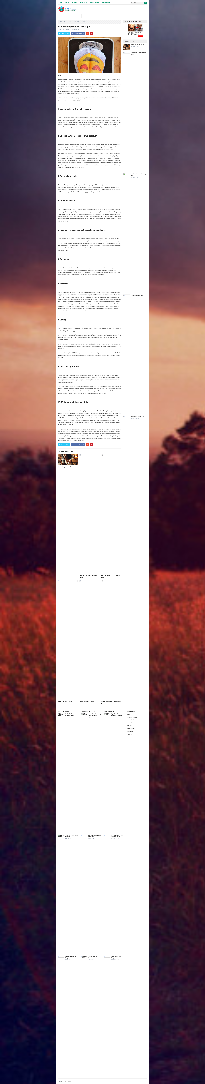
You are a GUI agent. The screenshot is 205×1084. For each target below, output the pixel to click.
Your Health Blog (66, 1081)
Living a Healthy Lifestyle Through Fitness (117, 836)
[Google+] (87, 33)
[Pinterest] (91, 33)
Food (99, 16)
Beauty (93, 16)
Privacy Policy (94, 3)
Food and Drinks (131, 720)
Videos (128, 16)
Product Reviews (64, 16)
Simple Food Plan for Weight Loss (70, 957)
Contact (74, 3)
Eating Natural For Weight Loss (116, 957)
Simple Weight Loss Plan (65, 467)
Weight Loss (76, 16)
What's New (129, 734)
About (67, 3)
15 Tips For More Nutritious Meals (69, 714)
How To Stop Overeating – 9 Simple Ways (94, 714)
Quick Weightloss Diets (65, 701)
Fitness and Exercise (132, 717)
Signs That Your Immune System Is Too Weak (117, 714)
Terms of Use (106, 3)
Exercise (85, 16)
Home (60, 3)
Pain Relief (107, 16)
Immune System (118, 16)
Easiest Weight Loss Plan (87, 701)
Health (59, 29)
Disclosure (83, 3)
